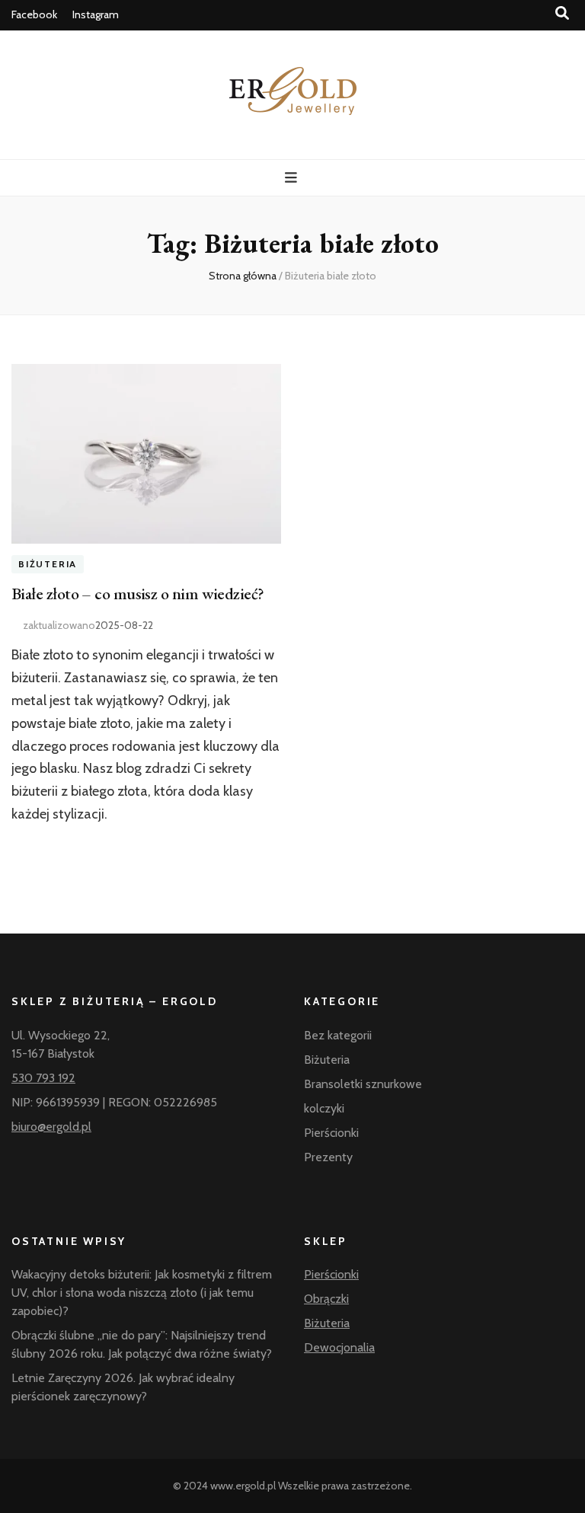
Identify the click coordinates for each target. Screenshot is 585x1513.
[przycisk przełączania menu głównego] (293, 178)
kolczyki (324, 1108)
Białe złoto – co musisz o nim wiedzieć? (137, 594)
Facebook (34, 14)
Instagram (95, 14)
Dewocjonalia (339, 1347)
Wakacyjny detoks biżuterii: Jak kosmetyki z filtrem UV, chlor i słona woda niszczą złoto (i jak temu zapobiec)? (141, 1292)
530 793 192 (43, 1078)
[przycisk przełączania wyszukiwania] (562, 13)
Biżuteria (47, 564)
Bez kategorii (338, 1035)
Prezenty (328, 1157)
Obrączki (326, 1298)
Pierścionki (331, 1132)
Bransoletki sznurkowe (363, 1084)
